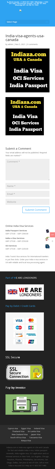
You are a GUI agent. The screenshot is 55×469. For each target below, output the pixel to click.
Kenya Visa (26, 440)
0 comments (32, 44)
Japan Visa (35, 434)
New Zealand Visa (20, 434)
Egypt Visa (26, 428)
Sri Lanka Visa (34, 431)
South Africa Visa (18, 437)
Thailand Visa (18, 431)
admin (10, 44)
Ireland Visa (39, 428)
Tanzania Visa (35, 437)
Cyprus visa (13, 428)
